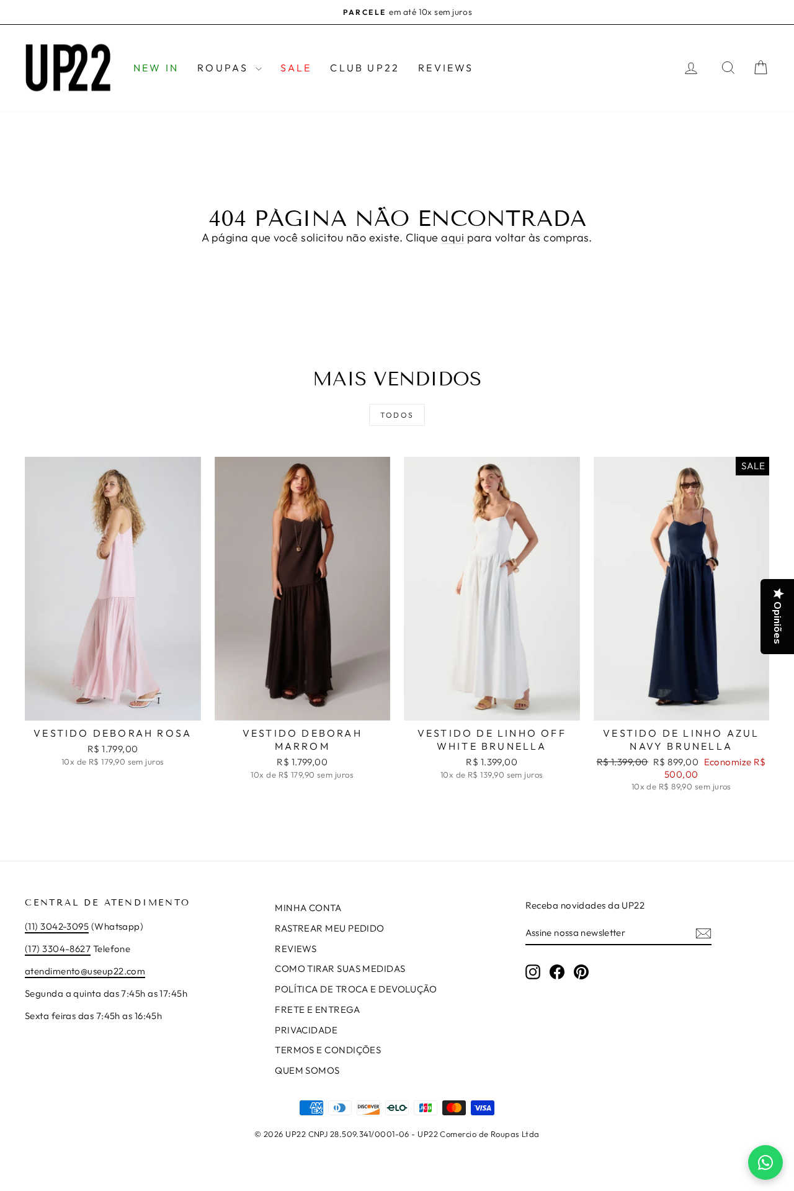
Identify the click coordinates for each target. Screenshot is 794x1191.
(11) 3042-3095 (57, 926)
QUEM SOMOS (307, 1070)
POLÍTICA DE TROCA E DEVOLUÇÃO (356, 989)
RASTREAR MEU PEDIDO (330, 928)
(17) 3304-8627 (58, 949)
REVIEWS (445, 67)
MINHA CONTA (308, 908)
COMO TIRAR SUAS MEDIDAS (340, 968)
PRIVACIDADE (306, 1030)
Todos (397, 415)
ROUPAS (224, 67)
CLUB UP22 (364, 67)
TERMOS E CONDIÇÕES (328, 1050)
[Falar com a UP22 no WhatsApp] (765, 1162)
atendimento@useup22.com (85, 971)
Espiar (113, 707)
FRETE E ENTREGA (317, 1009)
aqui (452, 237)
